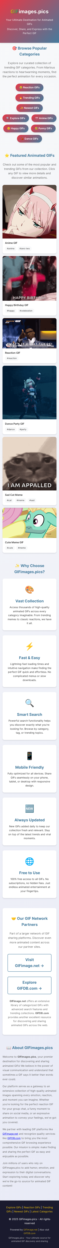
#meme (20, 500)
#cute (10, 548)
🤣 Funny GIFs (43, 128)
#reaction (12, 358)
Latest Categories (42, 1211)
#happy (11, 310)
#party (23, 429)
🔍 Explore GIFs (15, 118)
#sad (31, 500)
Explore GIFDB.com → (29, 985)
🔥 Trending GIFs (29, 97)
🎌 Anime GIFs (44, 118)
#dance (11, 429)
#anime (10, 248)
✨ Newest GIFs (29, 107)
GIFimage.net (10, 1133)
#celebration (26, 310)
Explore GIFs (13, 1207)
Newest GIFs (21, 1211)
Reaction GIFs (32, 1207)
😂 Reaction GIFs (29, 87)
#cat (9, 500)
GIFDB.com (14, 1138)
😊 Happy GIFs (16, 128)
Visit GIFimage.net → (29, 962)
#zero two (25, 248)
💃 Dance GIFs (29, 138)
